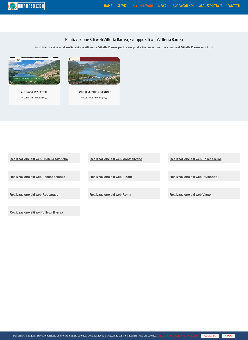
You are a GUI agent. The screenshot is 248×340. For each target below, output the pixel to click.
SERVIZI (122, 6)
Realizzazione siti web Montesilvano (116, 159)
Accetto (210, 335)
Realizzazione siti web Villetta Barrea (36, 212)
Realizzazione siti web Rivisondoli (194, 177)
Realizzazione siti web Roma (110, 194)
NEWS (162, 6)
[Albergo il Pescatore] (34, 82)
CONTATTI (233, 6)
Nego (228, 335)
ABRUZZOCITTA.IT (210, 6)
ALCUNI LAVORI (143, 6)
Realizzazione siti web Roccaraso (34, 194)
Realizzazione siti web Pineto (111, 177)
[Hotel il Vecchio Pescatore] (94, 82)
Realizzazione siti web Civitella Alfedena (39, 159)
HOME (108, 6)
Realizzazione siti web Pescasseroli (195, 159)
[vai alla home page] (26, 8)
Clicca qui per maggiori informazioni (178, 335)
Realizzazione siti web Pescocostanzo (37, 177)
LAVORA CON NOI (182, 6)
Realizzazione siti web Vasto (190, 194)
